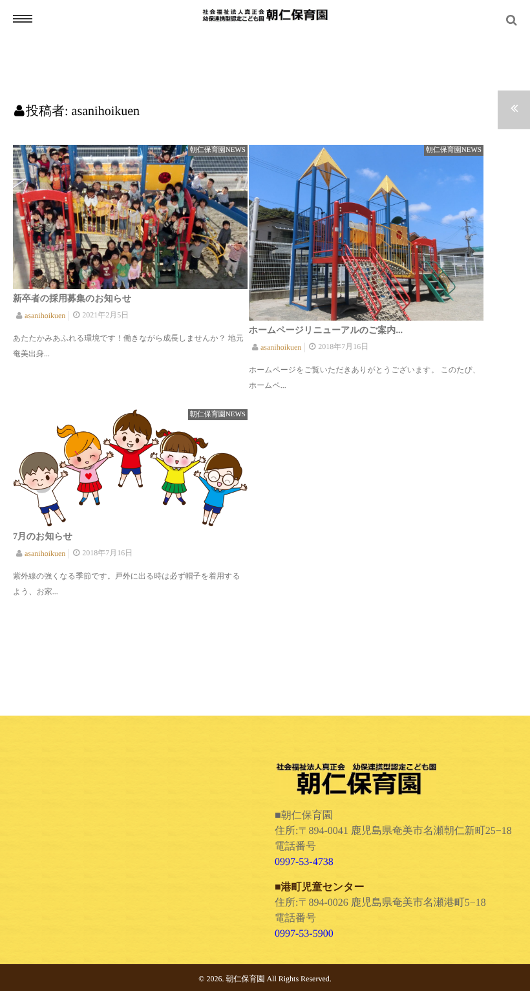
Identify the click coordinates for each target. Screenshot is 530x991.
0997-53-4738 (304, 862)
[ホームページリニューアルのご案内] (366, 233)
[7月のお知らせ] (130, 468)
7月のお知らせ (42, 537)
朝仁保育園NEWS (218, 150)
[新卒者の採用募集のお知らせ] (130, 217)
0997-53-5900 (304, 933)
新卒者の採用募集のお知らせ (72, 299)
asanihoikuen (45, 315)
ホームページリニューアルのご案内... (326, 331)
